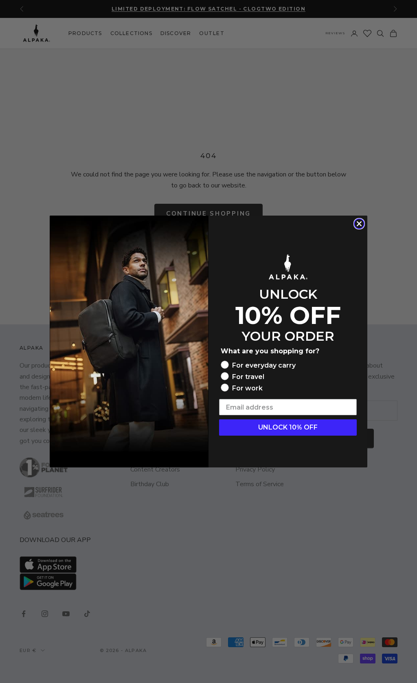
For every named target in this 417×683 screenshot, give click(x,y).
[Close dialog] (359, 224)
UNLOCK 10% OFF (288, 427)
